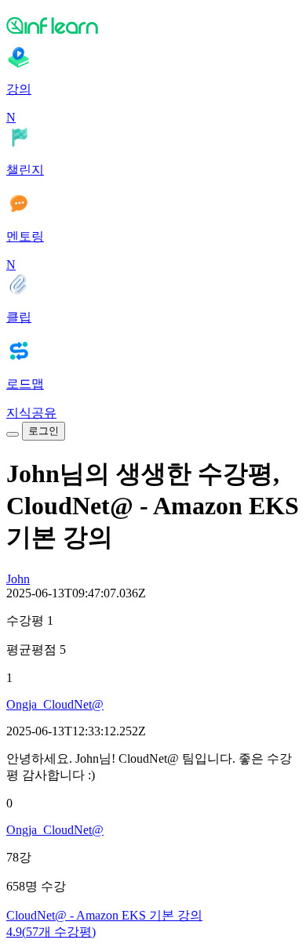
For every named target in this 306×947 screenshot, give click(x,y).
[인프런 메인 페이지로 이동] (153, 25)
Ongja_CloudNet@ (55, 704)
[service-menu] (12, 434)
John (18, 579)
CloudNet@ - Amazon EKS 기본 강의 (104, 915)
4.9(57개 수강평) (51, 931)
